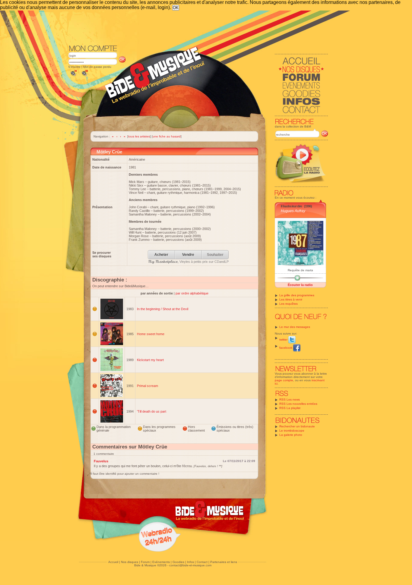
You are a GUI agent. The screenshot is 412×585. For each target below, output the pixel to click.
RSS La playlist (289, 408)
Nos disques (129, 562)
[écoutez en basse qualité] (73, 76)
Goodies (178, 562)
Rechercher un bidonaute (297, 426)
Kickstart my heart (150, 360)
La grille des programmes (296, 295)
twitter (283, 339)
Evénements (161, 562)
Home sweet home (150, 334)
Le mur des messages (294, 327)
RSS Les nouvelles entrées (298, 403)
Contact (202, 562)
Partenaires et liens (223, 562)
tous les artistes (139, 136)
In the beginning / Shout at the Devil (162, 309)
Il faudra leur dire (291, 206)
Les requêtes (288, 303)
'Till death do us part (151, 411)
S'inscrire (74, 66)
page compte (284, 380)
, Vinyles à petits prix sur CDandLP (188, 261)
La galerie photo (290, 434)
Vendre (188, 255)
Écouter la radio (300, 285)
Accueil (113, 562)
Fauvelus (101, 461)
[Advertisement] (198, 27)
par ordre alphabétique (192, 293)
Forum (145, 562)
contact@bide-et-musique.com (190, 565)
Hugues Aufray (293, 211)
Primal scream (147, 386)
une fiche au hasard (167, 136)
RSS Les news (289, 399)
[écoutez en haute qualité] (84, 76)
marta (309, 270)
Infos (190, 562)
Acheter (161, 255)
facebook (286, 347)
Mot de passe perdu (97, 66)
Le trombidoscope (291, 430)
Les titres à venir (290, 299)
